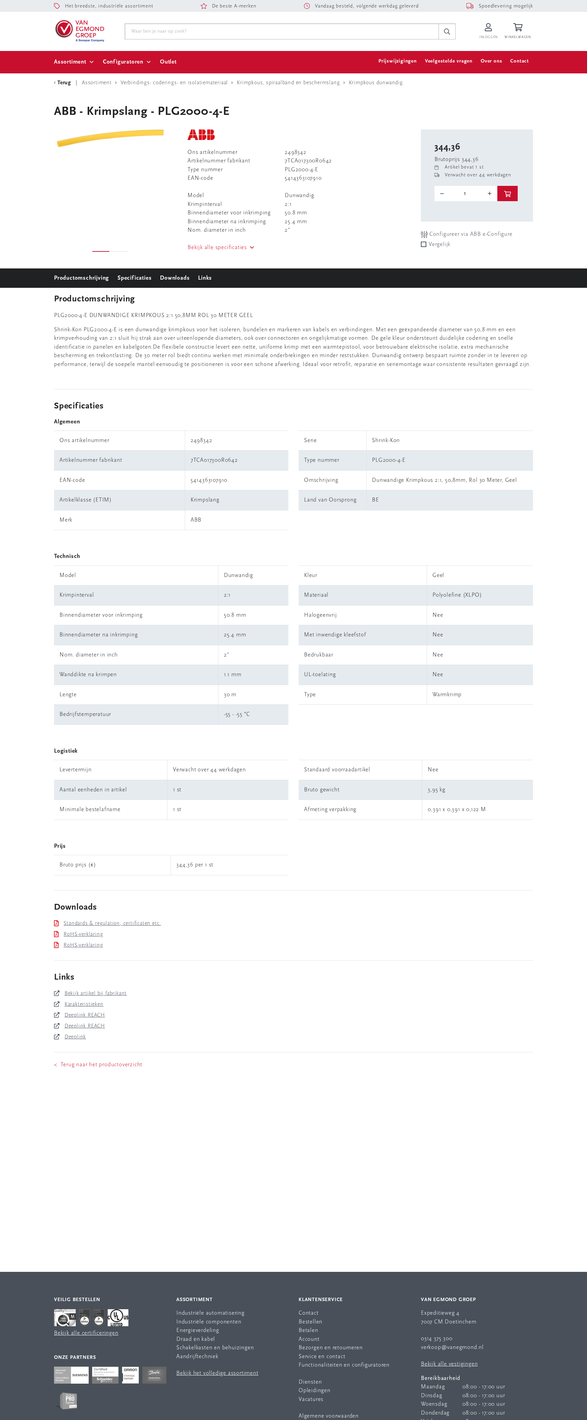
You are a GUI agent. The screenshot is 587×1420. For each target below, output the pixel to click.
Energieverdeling (197, 1330)
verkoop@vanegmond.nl (452, 1347)
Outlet (168, 62)
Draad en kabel (195, 1339)
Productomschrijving (81, 278)
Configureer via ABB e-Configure (470, 234)
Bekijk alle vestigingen (449, 1364)
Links (205, 278)
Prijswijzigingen (397, 61)
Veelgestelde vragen (449, 61)
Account (309, 1339)
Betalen (308, 1330)
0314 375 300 (436, 1339)
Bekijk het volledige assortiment (217, 1373)
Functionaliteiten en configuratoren (344, 1365)
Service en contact (322, 1357)
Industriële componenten (208, 1322)
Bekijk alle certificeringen (86, 1333)
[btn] (507, 193)
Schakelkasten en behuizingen (215, 1348)
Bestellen (310, 1322)
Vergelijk (439, 244)
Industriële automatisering (210, 1313)
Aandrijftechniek (197, 1357)
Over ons (491, 61)
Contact (519, 61)
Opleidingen (315, 1390)
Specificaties (135, 278)
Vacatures (311, 1399)
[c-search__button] (447, 31)
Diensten (310, 1382)
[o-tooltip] (466, 193)
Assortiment (70, 62)
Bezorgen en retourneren (330, 1348)
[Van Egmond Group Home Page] (79, 30)
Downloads (175, 278)
